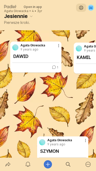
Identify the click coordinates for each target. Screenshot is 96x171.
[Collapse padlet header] (31, 16)
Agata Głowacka (16, 11)
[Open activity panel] (28, 164)
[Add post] (48, 164)
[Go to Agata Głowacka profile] (42, 142)
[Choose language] (81, 8)
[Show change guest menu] (91, 8)
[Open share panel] (8, 164)
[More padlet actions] (88, 164)
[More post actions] (82, 142)
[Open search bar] (68, 164)
